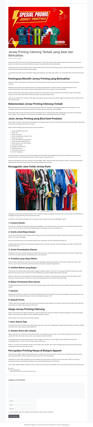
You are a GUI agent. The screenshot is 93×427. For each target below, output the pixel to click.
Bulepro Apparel (61, 107)
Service (11, 368)
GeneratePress (65, 424)
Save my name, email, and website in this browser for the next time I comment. (31, 412)
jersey (11, 369)
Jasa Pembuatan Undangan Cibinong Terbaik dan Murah (23, 371)
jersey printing (16, 369)
